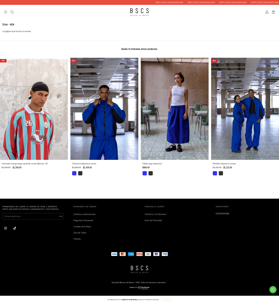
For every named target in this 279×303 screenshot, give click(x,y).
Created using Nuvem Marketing (139, 98)
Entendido (166, 299)
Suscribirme (139, 87)
